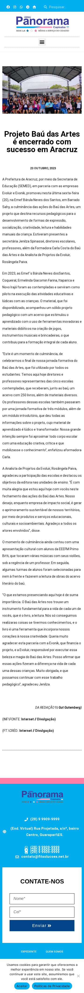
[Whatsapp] (21, 7)
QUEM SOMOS (54, 951)
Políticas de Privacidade (52, 986)
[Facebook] (8, 7)
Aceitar (22, 986)
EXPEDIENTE (28, 951)
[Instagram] (14, 7)
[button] (42, 42)
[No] (78, 976)
